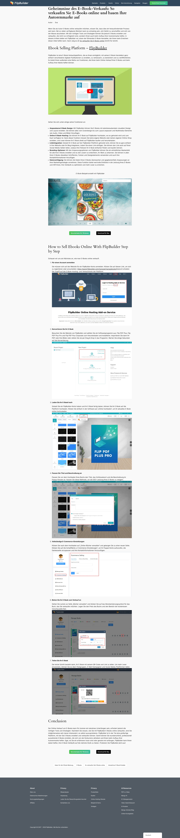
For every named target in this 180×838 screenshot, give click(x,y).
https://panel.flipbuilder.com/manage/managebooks (96, 269)
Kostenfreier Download (158, 3)
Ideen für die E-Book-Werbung (64, 765)
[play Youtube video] (90, 91)
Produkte (102, 3)
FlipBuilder (98, 48)
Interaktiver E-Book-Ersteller (116, 765)
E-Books (79, 765)
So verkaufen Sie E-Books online (92, 41)
